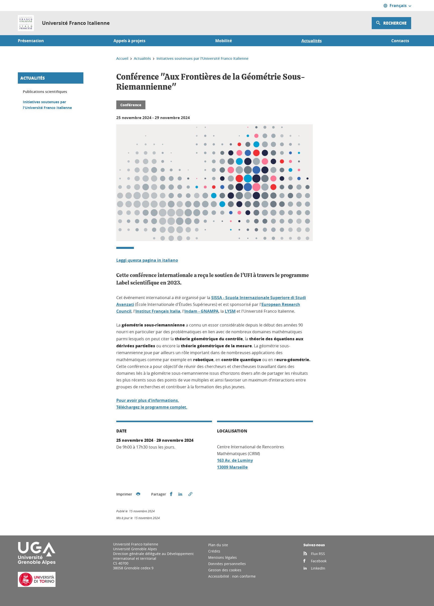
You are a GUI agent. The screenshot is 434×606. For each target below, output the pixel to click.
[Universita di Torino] (37, 585)
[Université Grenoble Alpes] (37, 563)
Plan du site (218, 544)
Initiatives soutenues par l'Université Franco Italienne (47, 104)
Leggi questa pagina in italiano (147, 260)
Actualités (32, 78)
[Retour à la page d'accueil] (26, 23)
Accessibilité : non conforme (232, 576)
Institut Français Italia (157, 311)
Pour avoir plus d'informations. (147, 400)
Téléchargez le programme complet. (151, 407)
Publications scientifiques (45, 91)
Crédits (214, 551)
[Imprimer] (138, 494)
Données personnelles (227, 563)
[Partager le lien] (190, 494)
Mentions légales (222, 557)
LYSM (230, 311)
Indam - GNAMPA (201, 311)
